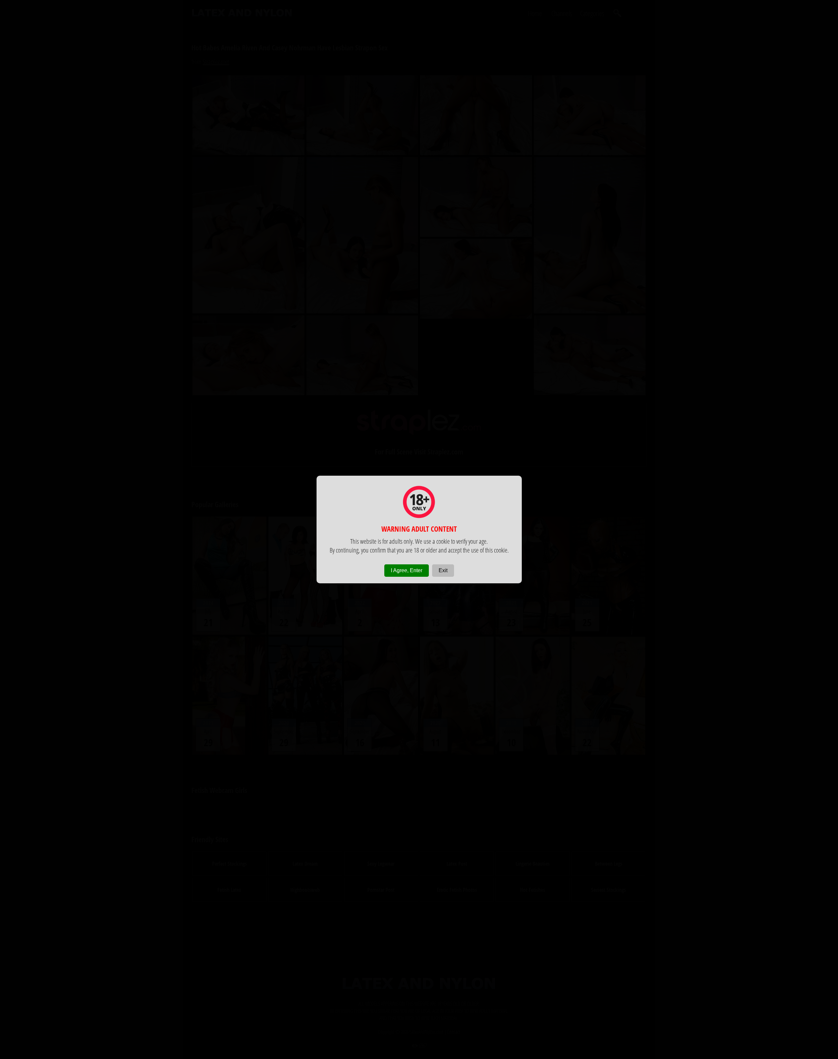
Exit (443, 570)
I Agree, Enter (406, 570)
